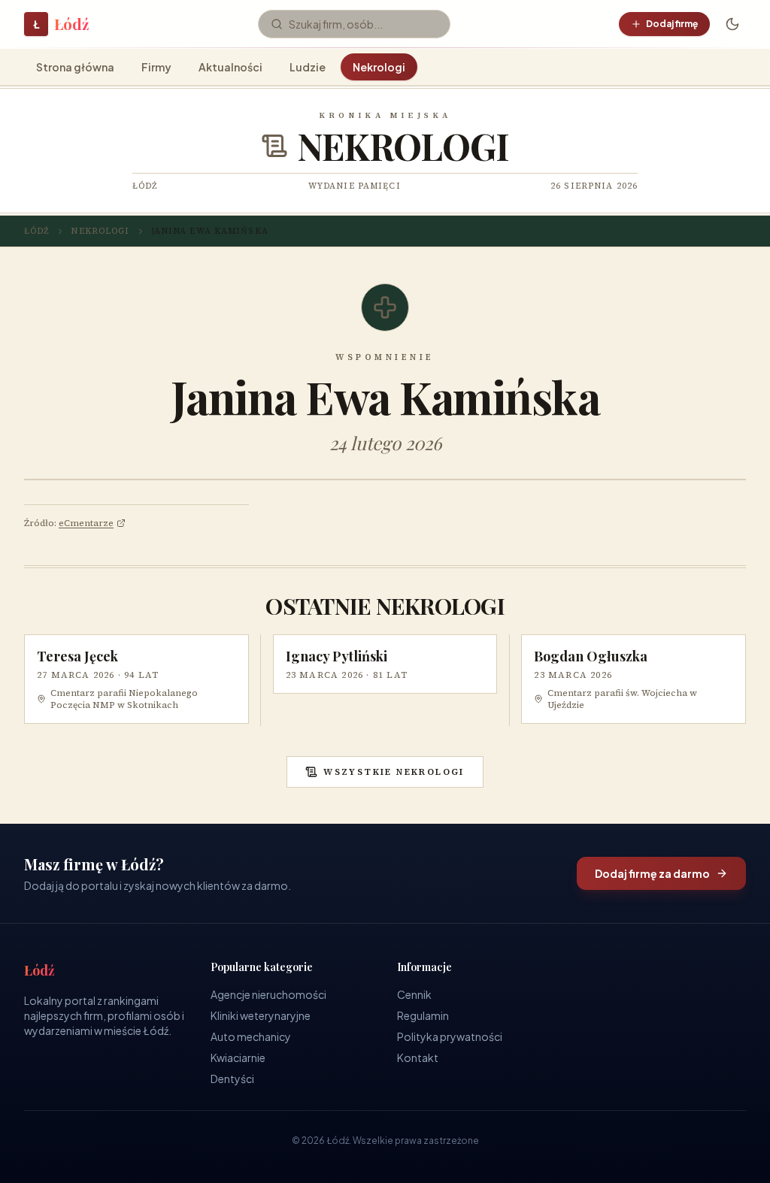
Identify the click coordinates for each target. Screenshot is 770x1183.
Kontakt (417, 1057)
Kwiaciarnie (238, 1057)
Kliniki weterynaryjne (261, 1015)
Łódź (37, 231)
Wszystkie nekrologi (394, 772)
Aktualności (230, 67)
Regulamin (423, 1015)
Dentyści (232, 1078)
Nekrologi (379, 67)
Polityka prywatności (449, 1036)
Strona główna (75, 67)
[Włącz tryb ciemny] (732, 24)
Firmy (156, 67)
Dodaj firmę (672, 23)
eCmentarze (86, 523)
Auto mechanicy (251, 1036)
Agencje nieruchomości (268, 994)
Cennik (414, 994)
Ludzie (308, 67)
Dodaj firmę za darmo (652, 873)
